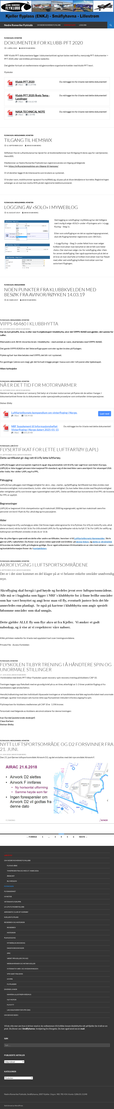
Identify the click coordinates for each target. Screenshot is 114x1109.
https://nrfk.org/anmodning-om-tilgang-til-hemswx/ (33, 166)
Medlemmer (19, 135)
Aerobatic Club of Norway (16, 912)
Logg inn (82, 25)
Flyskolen (9, 38)
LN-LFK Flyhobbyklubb (14, 907)
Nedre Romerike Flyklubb (18, 25)
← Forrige (31, 837)
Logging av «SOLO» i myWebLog (41, 207)
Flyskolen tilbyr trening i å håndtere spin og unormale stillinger (56, 667)
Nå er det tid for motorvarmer (38, 385)
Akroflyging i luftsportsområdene (44, 565)
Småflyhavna (29, 1028)
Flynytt (10, 1005)
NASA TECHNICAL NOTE (30, 111)
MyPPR (10, 979)
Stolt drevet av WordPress (13, 1106)
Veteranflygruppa (12, 902)
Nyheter (18, 38)
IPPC (9, 953)
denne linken (82, 541)
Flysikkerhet (10, 891)
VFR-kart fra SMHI (15, 974)
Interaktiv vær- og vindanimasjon (22, 969)
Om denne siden (11, 1015)
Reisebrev (11, 927)
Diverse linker (10, 989)
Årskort (11, 876)
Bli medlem (12, 881)
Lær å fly (14, 446)
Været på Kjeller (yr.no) (17, 958)
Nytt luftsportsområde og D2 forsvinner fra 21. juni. (56, 746)
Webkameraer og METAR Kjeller (21, 963)
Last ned (104, 413)
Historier (11, 933)
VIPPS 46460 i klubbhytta (29, 323)
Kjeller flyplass (11, 917)
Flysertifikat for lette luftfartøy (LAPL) (49, 449)
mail (82, 1028)
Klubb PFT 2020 (24, 81)
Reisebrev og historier (14, 922)
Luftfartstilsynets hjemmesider (89, 538)
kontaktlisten (39, 548)
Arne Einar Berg (28, 48)
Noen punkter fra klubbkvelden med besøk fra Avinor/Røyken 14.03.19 (50, 292)
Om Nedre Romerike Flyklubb (48, 25)
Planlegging (10, 938)
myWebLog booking (16, 943)
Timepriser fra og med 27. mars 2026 (23, 871)
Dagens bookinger (15, 948)
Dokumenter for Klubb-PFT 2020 (43, 43)
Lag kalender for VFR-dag (18, 1010)
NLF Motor (11, 1000)
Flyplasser (11, 984)
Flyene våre (12, 866)
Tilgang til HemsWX (28, 140)
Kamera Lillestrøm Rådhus (19, 994)
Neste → (83, 837)
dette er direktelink (102, 541)
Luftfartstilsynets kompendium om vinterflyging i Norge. (44, 412)
